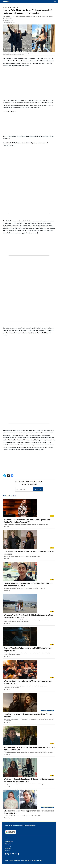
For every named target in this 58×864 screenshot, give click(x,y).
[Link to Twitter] (10, 854)
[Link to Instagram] (8, 854)
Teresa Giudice (17, 58)
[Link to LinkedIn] (18, 854)
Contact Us (7, 850)
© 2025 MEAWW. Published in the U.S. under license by (16, 825)
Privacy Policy (8, 843)
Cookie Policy (8, 846)
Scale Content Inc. (31, 825)
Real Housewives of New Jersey (27, 61)
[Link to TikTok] (15, 854)
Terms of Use (7, 848)
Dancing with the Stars (47, 61)
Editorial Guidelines (9, 841)
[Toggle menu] (55, 1)
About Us (7, 839)
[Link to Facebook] (5, 854)
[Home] (5, 1)
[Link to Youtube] (13, 854)
